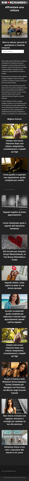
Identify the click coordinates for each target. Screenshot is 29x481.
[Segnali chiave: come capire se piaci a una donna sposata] (14, 273)
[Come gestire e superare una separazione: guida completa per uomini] (14, 165)
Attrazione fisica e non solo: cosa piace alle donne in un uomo (14, 450)
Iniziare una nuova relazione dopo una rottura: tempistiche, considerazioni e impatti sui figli (14, 146)
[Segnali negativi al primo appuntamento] (14, 202)
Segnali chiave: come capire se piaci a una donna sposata (14, 285)
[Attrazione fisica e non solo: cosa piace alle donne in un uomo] (14, 437)
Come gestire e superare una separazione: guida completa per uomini (14, 177)
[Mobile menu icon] (26, 2)
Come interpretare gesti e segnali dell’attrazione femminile (14, 226)
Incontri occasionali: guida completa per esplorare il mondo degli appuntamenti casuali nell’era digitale (14, 316)
